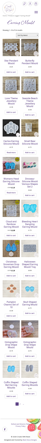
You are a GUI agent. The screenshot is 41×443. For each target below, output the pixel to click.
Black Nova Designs (30, 440)
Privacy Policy (20, 426)
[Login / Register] (30, 4)
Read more (11, 152)
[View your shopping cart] (36, 4)
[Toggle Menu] (36, 12)
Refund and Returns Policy (20, 424)
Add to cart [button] (11, 72)
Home (5, 16)
